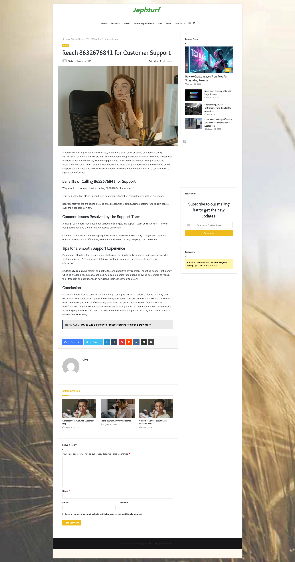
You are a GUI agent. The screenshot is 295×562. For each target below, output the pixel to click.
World (75, 39)
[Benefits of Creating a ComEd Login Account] (193, 95)
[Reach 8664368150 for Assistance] (118, 408)
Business (115, 23)
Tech (168, 23)
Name (66, 491)
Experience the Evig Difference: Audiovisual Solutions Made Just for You (218, 122)
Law (160, 23)
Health (127, 23)
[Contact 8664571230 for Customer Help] (79, 408)
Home (104, 23)
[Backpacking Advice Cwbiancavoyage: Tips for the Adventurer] (193, 109)
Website (124, 502)
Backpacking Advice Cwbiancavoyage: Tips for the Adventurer (218, 107)
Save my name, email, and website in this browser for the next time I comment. (103, 514)
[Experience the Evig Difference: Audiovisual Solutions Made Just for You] (193, 123)
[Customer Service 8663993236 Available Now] (156, 408)
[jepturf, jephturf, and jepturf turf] (147, 11)
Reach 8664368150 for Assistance (116, 420)
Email (65, 502)
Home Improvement (144, 23)
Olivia (70, 61)
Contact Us (180, 23)
